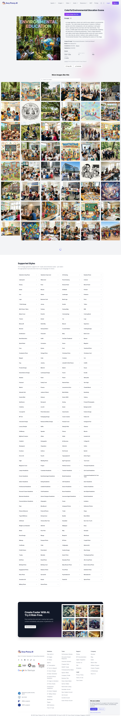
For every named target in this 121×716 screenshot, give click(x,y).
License (66, 61)
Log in (108, 3)
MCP (91, 3)
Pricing (96, 3)
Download (78, 66)
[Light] (104, 3)
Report (77, 45)
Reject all (101, 709)
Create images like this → (73, 14)
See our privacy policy (95, 712)
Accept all (93, 709)
